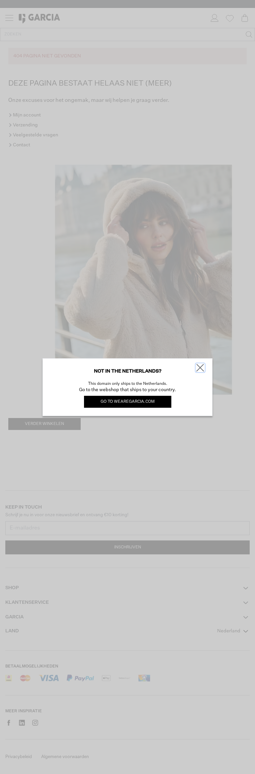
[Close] (200, 368)
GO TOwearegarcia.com (128, 402)
